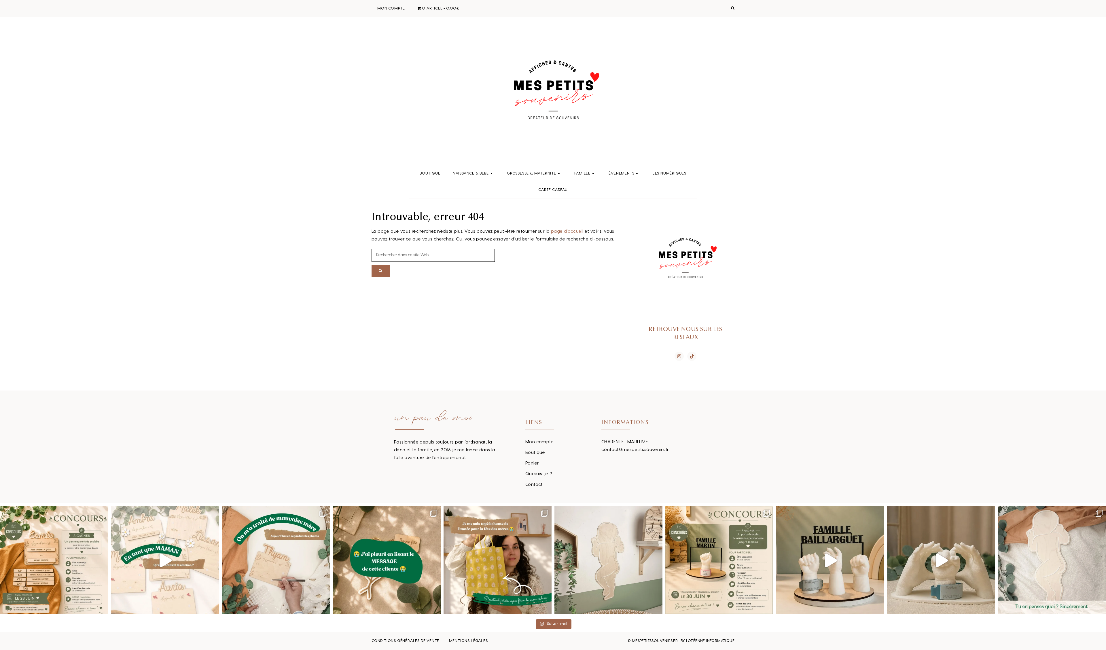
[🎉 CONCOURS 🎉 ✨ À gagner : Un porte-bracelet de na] (719, 560)
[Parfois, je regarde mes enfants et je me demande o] (608, 560)
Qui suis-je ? (538, 474)
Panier (532, 463)
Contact (534, 484)
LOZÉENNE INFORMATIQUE (710, 641)
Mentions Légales (468, 641)
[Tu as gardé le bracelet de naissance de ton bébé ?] (830, 560)
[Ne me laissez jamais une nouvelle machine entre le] (1052, 560)
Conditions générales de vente (405, 641)
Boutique (535, 452)
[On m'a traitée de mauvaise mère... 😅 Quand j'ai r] (276, 560)
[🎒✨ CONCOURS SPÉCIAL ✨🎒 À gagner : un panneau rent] (54, 560)
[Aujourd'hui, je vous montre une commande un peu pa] (165, 560)
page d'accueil (567, 231)
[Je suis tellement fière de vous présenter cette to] (941, 560)
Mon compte (539, 442)
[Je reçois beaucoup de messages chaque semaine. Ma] (387, 560)
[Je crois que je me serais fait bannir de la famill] (498, 560)
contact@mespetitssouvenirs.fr (635, 450)
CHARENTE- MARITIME (624, 442)
